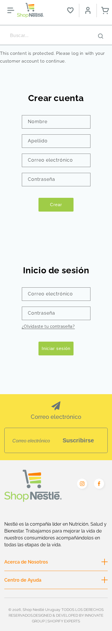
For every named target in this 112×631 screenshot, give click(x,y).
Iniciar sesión (56, 348)
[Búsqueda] (100, 36)
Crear (56, 204)
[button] (10, 10)
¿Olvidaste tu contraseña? (48, 326)
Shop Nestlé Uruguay (41, 609)
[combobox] (56, 35)
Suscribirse (78, 440)
